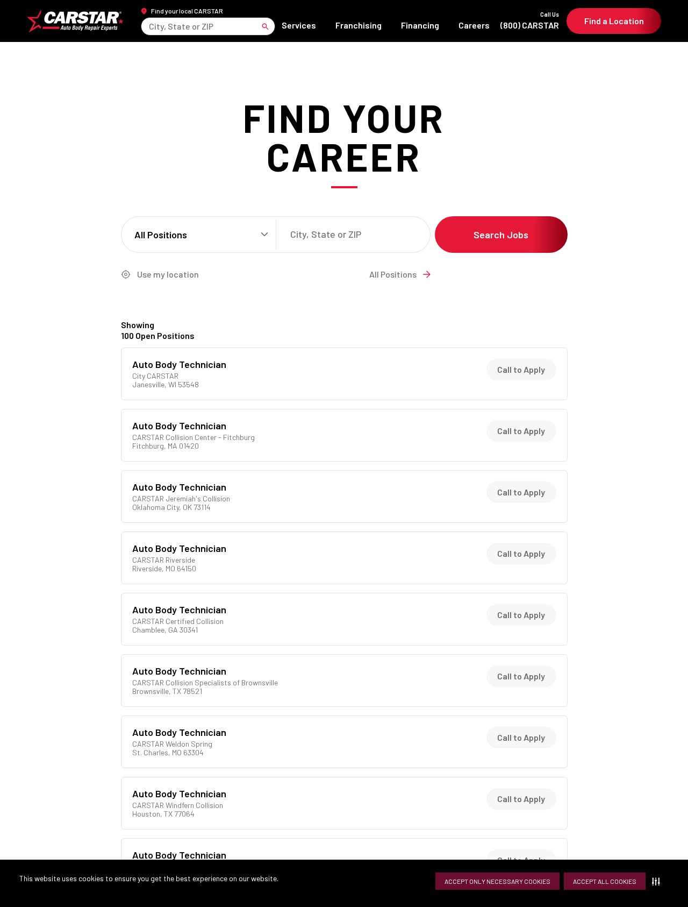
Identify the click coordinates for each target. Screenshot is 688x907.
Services (299, 25)
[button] (658, 881)
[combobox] (149, 26)
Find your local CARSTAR (187, 11)
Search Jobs (501, 234)
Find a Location (614, 21)
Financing (420, 25)
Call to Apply (521, 369)
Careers (474, 25)
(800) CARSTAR (529, 21)
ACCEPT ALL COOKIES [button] (604, 881)
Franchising (358, 25)
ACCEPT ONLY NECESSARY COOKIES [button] (497, 881)
